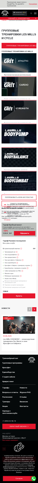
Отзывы (23, 397)
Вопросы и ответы (10, 392)
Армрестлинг (8, 381)
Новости (6, 308)
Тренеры (6, 402)
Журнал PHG (25, 392)
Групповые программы (12, 363)
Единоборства (8, 372)
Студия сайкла (8, 377)
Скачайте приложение (22, 18)
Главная (4, 20)
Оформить (24, 233)
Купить (19, 296)
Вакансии (24, 402)
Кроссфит (6, 367)
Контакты (24, 406)
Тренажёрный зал (10, 358)
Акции (5, 406)
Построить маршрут (10, 440)
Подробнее (33, 4)
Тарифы (5, 388)
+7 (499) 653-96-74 (9, 421)
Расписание (7, 397)
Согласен (19, 478)
